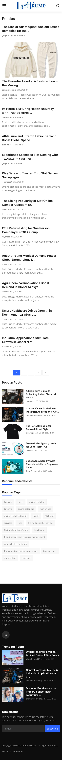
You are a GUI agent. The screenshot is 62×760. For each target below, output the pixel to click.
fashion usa (45, 508)
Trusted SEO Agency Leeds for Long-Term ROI (41, 445)
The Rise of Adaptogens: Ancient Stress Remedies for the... (30, 28)
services (8, 522)
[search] (58, 5)
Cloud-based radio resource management (24, 536)
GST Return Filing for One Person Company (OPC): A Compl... (26, 230)
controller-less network (15, 544)
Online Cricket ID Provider (40, 522)
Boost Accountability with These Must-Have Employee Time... (42, 464)
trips (20, 522)
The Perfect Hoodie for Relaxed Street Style (38, 427)
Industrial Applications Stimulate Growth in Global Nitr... (25, 340)
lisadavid (6, 117)
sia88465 (5, 144)
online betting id (26, 508)
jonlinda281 (7, 182)
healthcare (39, 529)
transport (26, 558)
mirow (29, 401)
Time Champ (31, 471)
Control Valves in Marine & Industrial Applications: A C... (42, 410)
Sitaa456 (5, 264)
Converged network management (20, 550)
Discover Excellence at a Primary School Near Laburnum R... (41, 692)
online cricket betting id (15, 515)
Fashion (8, 501)
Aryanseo (6, 236)
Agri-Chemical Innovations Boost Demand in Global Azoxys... (25, 285)
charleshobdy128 (33, 699)
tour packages (50, 550)
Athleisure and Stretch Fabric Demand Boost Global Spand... (29, 138)
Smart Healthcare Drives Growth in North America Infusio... (27, 312)
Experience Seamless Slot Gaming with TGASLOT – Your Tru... (30, 156)
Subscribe (52, 728)
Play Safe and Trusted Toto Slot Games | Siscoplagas (30, 175)
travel (20, 501)
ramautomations (33, 415)
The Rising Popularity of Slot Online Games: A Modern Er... (27, 202)
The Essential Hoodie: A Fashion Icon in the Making (30, 83)
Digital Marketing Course (16, 529)
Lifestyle (8, 508)
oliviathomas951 (33, 659)
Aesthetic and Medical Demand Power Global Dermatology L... (29, 257)
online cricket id (36, 501)
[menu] (4, 5)
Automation (10, 558)
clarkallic (29, 450)
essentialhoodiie (9, 90)
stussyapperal (32, 433)
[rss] (6, 635)
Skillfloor (49, 515)
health (36, 515)
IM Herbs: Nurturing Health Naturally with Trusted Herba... (28, 110)
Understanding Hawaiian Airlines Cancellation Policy (42, 653)
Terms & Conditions (13, 751)
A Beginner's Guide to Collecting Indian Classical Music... (41, 394)
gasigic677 (6, 35)
